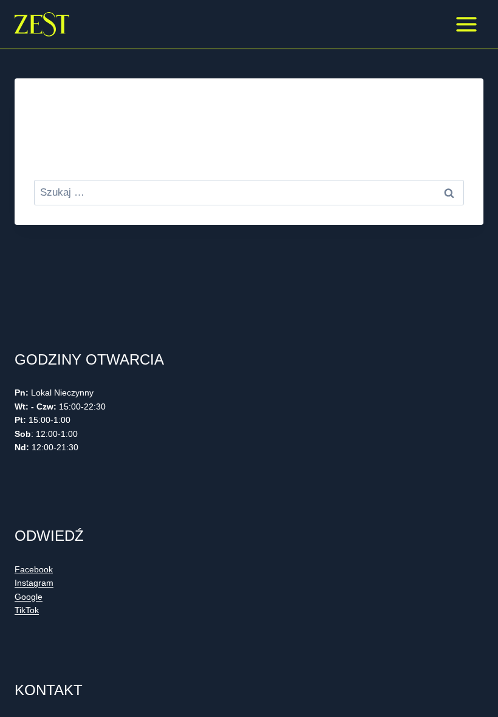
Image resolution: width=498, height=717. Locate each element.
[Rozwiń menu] (466, 24)
